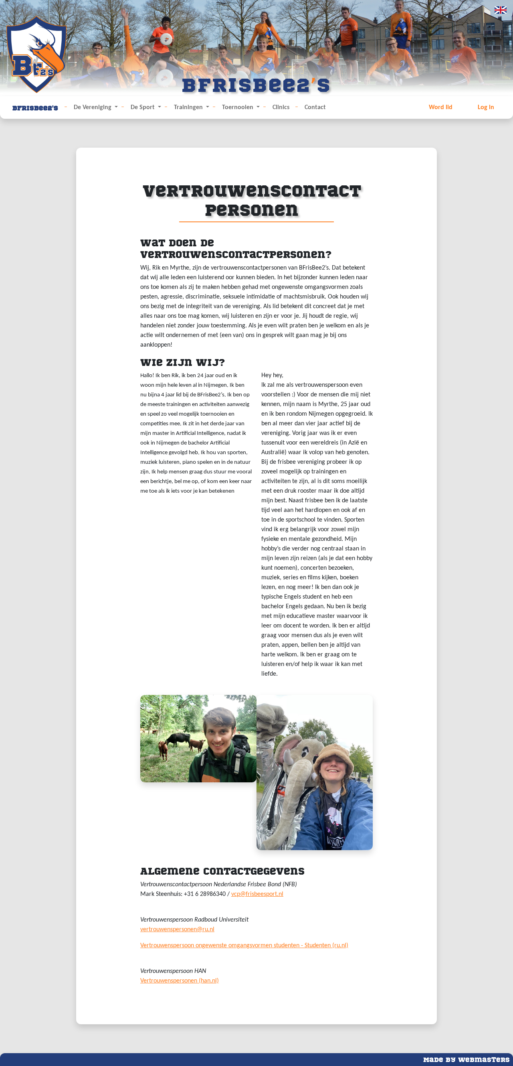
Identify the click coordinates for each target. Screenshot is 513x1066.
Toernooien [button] (238, 107)
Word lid (440, 107)
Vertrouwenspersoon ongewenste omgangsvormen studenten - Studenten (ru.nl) (244, 945)
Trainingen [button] (189, 107)
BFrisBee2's (35, 107)
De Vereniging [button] (93, 107)
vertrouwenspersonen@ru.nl (177, 929)
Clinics (281, 107)
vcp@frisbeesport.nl (257, 894)
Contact (315, 107)
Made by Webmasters (466, 1059)
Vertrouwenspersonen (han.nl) (179, 981)
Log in (486, 107)
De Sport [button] (143, 107)
